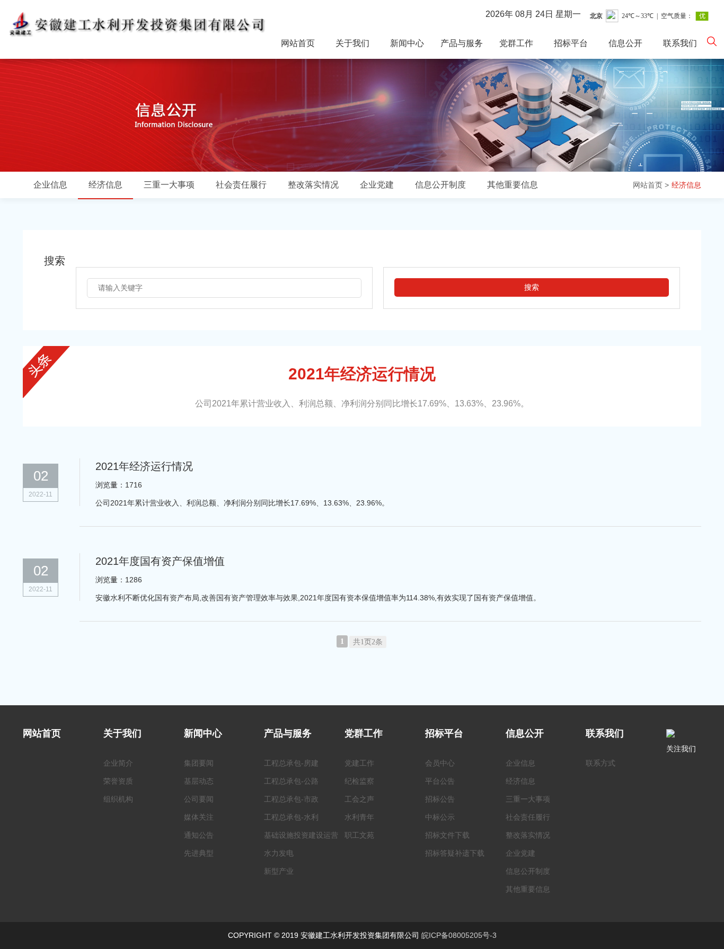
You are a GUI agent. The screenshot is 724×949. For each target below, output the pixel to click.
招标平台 (571, 43)
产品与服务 (461, 43)
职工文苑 (359, 835)
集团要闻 (199, 763)
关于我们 (352, 43)
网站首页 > (651, 185)
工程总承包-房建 (291, 763)
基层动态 (199, 781)
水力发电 (279, 853)
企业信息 (50, 184)
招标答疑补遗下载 (454, 853)
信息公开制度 (440, 184)
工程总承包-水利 (291, 817)
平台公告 (440, 781)
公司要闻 (199, 799)
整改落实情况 (313, 184)
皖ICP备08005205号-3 (459, 935)
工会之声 (359, 799)
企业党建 (377, 184)
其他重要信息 (512, 184)
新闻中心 (407, 43)
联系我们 (680, 43)
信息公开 (625, 43)
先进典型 (199, 853)
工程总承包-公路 (291, 781)
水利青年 (359, 817)
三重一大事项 (169, 184)
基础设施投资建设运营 (301, 835)
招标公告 (440, 799)
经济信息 (686, 185)
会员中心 (440, 763)
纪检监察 (359, 781)
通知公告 (199, 835)
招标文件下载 (447, 835)
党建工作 (359, 763)
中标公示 (440, 817)
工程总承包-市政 (291, 799)
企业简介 (118, 763)
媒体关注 (199, 817)
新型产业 (279, 871)
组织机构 (118, 799)
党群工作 (516, 43)
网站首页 (298, 43)
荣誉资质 (118, 781)
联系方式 (600, 763)
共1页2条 (368, 642)
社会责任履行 (241, 184)
